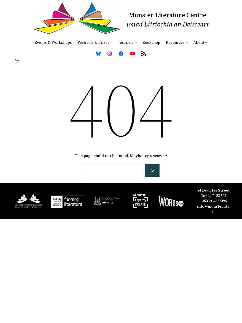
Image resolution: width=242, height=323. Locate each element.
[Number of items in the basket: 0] (17, 61)
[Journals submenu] (135, 42)
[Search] (152, 170)
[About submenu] (206, 42)
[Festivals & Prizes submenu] (111, 42)
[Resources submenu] (187, 42)
